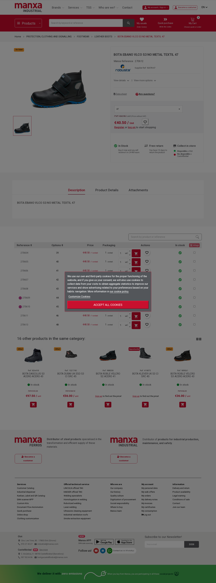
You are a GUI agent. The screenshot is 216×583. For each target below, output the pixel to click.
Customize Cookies (79, 296)
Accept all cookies (108, 304)
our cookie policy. (119, 291)
